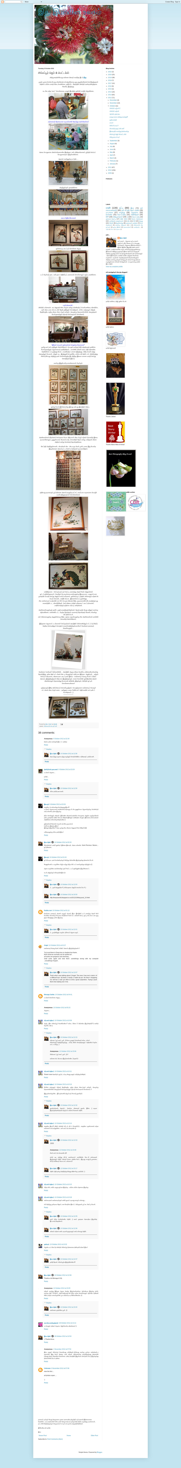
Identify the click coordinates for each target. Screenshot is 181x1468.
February (113, 161)
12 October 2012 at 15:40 (68, 1307)
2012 (110, 98)
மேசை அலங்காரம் (137, 219)
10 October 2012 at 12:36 (68, 1228)
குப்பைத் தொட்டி (111, 219)
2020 (110, 74)
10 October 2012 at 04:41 (63, 994)
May (111, 152)
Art (134, 221)
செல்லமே (109, 215)
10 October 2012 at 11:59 (68, 788)
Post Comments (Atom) (55, 1439)
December (113, 100)
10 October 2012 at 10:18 (63, 1197)
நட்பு (121, 208)
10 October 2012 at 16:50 (68, 894)
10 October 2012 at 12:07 (68, 972)
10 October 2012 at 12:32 (68, 1105)
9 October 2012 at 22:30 (61, 739)
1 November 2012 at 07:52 (62, 1349)
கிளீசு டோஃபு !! (114, 125)
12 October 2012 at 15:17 (68, 1168)
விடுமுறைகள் (118, 217)
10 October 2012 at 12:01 (68, 929)
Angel (46, 945)
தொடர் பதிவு (136, 217)
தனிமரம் (46, 1244)
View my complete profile (114, 267)
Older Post (94, 1435)
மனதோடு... (137, 227)
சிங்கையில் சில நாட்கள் (50, 726)
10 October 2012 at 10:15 (63, 1184)
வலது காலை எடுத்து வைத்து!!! (119, 117)
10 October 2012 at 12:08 (62, 1275)
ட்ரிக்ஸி (111, 223)
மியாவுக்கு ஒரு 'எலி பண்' (117, 128)
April (111, 155)
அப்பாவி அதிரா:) (49, 1020)
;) (127, 217)
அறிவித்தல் (135, 215)
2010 (110, 170)
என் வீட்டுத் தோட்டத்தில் (130, 210)
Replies (48, 749)
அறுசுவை (134, 212)
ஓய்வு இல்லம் (117, 227)
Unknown (47, 1368)
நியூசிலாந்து (119, 223)
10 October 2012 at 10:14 (63, 1123)
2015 (110, 89)
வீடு (128, 221)
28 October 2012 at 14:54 (62, 1336)
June (112, 149)
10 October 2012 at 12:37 (68, 1259)
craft (108, 208)
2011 (110, 167)
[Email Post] (61, 724)
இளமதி (46, 804)
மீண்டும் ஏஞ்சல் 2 (115, 108)
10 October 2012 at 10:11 (63, 1071)
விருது (141, 221)
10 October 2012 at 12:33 (68, 1140)
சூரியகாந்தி (113, 120)
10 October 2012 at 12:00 (68, 884)
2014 (110, 92)
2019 (110, 77)
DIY (107, 217)
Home (69, 1435)
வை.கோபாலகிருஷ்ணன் (51, 1323)
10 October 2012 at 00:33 (62, 842)
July (111, 146)
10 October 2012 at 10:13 (63, 1084)
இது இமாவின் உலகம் (69, 12)
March (112, 158)
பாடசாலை (109, 212)
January (113, 164)
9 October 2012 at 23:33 (57, 804)
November (113, 103)
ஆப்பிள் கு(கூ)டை (115, 114)
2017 (110, 83)
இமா (132, 208)
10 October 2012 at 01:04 (57, 857)
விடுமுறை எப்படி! (115, 137)
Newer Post (43, 1435)
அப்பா (112, 229)
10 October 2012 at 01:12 (60, 910)
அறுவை (118, 229)
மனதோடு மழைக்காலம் (116, 221)
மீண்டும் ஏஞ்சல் (114, 111)
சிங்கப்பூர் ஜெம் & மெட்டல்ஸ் (118, 134)
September (114, 141)
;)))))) (107, 229)
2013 (110, 95)
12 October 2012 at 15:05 (61, 1288)
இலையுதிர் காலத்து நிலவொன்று (119, 131)
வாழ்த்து (122, 212)
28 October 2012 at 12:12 (67, 1323)
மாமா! (111, 123)
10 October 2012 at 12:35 (68, 1216)
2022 (110, 72)
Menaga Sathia (49, 994)
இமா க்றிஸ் (53, 753)
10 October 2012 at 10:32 (58, 1244)
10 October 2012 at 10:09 (63, 1020)
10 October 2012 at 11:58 (68, 753)
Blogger (99, 1452)
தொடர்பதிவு (121, 215)
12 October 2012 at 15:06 (67, 1051)
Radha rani (48, 910)
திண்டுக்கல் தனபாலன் (51, 769)
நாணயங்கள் (127, 227)
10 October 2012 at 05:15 (61, 1007)
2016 (110, 86)
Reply (46, 745)
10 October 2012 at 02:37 (57, 945)
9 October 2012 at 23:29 (66, 769)
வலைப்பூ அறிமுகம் (120, 225)
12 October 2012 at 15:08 (67, 1150)
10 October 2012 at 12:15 (68, 1037)
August (112, 144)
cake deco (123, 219)
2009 (110, 173)
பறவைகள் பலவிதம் (131, 223)
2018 (110, 80)
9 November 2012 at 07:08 (60, 1368)
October (112, 106)
